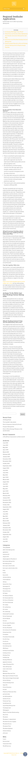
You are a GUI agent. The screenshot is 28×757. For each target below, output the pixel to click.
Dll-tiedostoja (6, 611)
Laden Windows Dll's (8, 664)
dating (4, 582)
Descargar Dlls (6, 588)
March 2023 (6, 493)
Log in (4, 739)
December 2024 (7, 459)
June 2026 (5, 443)
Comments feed (7, 743)
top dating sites (7, 703)
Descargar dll (6, 586)
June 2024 (5, 472)
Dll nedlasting (7, 607)
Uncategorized (7, 708)
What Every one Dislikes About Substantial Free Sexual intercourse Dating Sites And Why (16, 35)
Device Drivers (7, 591)
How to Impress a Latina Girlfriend (12, 424)
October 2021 (6, 532)
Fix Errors (5, 641)
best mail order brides (9, 565)
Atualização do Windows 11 (10, 559)
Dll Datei (5, 593)
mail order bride (7, 669)
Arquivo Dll (6, 556)
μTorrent (5, 733)
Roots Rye (6, 21)
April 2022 (5, 518)
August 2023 (6, 482)
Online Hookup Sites (8, 682)
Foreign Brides (7, 643)
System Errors (6, 698)
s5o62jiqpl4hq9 (7, 419)
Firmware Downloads (8, 636)
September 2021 (7, 534)
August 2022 (6, 509)
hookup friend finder (8, 650)
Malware (5, 671)
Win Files (5, 714)
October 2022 (6, 504)
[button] (25, 754)
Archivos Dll (6, 554)
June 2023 (5, 486)
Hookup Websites (7, 659)
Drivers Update (7, 625)
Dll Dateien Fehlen (8, 595)
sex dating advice (7, 696)
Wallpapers (6, 710)
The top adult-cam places (9, 422)
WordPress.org (7, 746)
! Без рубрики (6, 547)
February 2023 (6, 495)
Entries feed (6, 741)
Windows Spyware (8, 728)
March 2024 (6, 479)
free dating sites (7, 646)
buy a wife (5, 575)
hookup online (7, 653)
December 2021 (7, 527)
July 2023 (5, 484)
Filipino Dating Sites (8, 426)
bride (4, 572)
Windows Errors (7, 723)
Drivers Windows (7, 627)
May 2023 (5, 488)
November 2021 (7, 530)
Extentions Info (7, 632)
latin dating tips (7, 666)
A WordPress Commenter (9, 436)
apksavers (5, 552)
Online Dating (6, 680)
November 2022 (7, 502)
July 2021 (5, 539)
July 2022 (5, 511)
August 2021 (6, 537)
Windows (5, 717)
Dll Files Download (8, 602)
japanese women (7, 662)
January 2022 (6, 525)
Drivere (5, 620)
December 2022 (7, 500)
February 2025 (6, 454)
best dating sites (7, 563)
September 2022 (7, 507)
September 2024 (7, 465)
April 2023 (5, 491)
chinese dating (7, 577)
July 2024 (5, 470)
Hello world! (21, 436)
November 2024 (7, 461)
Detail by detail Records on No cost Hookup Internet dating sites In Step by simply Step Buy (16, 45)
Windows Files (7, 726)
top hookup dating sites (9, 705)
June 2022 (5, 514)
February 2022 (6, 523)
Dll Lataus (5, 604)
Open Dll (5, 685)
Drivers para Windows (9, 623)
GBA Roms (5, 648)
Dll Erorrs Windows (8, 600)
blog (4, 570)
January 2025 (6, 456)
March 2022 (6, 520)
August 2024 (6, 468)
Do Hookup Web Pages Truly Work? (14, 32)
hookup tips (6, 657)
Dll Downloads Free (8, 598)
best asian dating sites (9, 561)
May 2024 (5, 475)
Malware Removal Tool (9, 673)
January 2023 (6, 498)
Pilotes (5, 689)
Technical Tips (7, 701)
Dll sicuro (5, 609)
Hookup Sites (6, 655)
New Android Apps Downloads (11, 678)
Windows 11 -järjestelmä (9, 719)
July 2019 (5, 541)
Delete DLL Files (7, 584)
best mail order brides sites (10, 568)
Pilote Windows (7, 687)
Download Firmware (8, 614)
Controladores (6, 579)
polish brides (6, 694)
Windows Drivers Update (9, 721)
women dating (7, 730)
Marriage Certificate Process (10, 675)
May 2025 (5, 447)
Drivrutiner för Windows (9, 630)
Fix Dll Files (6, 639)
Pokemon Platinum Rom (9, 691)
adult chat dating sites (9, 549)
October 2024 (6, 463)
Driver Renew (6, 618)
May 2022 (5, 516)
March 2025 (6, 452)
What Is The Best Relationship (11, 712)
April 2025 (5, 449)
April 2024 (5, 477)
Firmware (5, 634)
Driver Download (7, 616)
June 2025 (5, 445)
